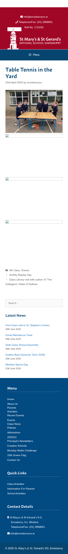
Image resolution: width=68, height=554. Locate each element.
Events (25, 270)
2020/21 (12, 437)
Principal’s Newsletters (20, 441)
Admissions (13, 432)
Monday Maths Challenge (22, 450)
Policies (11, 427)
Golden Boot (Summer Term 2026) (25, 354)
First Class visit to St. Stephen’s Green (27, 325)
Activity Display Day (20, 274)
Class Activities (15, 483)
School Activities (16, 493)
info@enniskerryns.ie (35, 16)
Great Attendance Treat (18, 335)
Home (10, 399)
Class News (14, 423)
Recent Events (15, 415)
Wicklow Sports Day (16, 364)
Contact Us (13, 459)
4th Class (14, 270)
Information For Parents (21, 488)
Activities (12, 411)
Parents (11, 407)
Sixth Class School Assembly (21, 344)
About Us (12, 403)
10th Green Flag (16, 455)
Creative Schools (17, 445)
